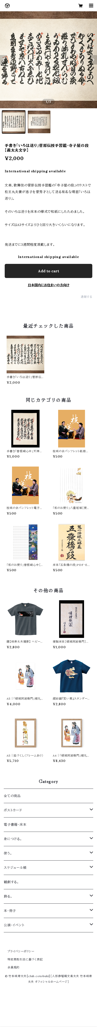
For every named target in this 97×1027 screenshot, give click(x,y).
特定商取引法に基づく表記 (25, 959)
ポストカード (13, 810)
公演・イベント (14, 925)
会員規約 (14, 967)
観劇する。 (11, 882)
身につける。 (13, 839)
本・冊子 (10, 911)
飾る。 (8, 896)
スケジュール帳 (15, 868)
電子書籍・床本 (15, 824)
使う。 (8, 853)
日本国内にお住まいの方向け (48, 285)
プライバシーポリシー (21, 951)
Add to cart (48, 271)
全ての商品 (12, 796)
